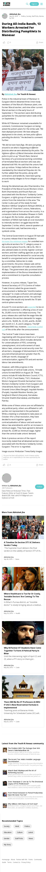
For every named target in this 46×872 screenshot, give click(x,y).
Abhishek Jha (11, 94)
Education (7, 832)
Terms (9, 862)
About (13, 860)
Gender (6, 838)
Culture (20, 832)
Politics (27, 826)
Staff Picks (19, 838)
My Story (7, 844)
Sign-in (34, 4)
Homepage (6, 860)
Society (6, 826)
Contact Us (17, 862)
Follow (39, 487)
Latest (30, 832)
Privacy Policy (25, 862)
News (31, 838)
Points (31, 860)
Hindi (17, 826)
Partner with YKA (22, 860)
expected (32, 307)
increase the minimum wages (15, 241)
